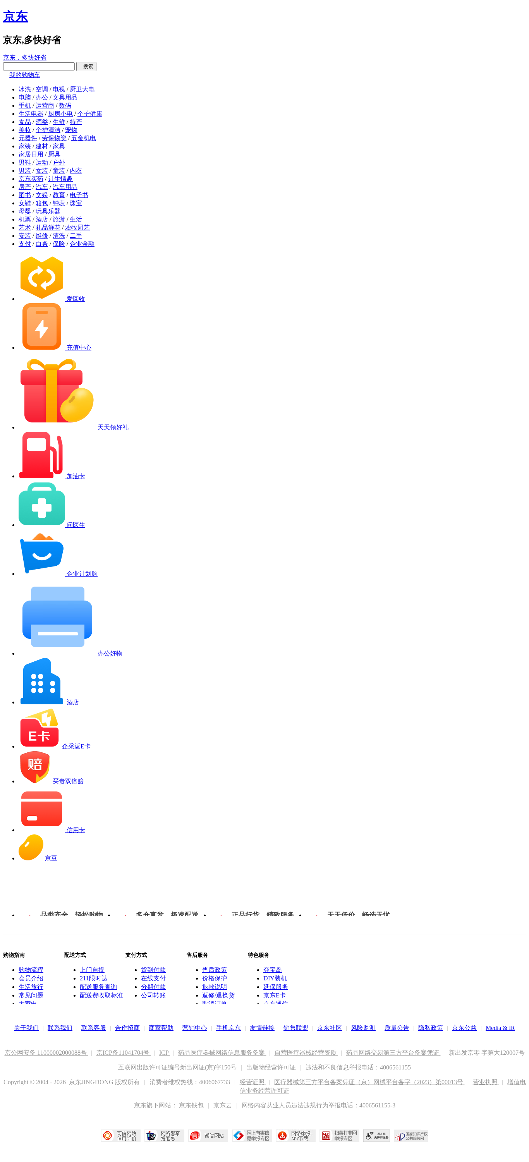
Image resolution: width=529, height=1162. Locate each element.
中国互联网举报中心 (252, 1135)
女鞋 (25, 203)
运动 (42, 162)
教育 (59, 195)
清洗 (59, 235)
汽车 (42, 187)
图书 (25, 195)
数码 (65, 105)
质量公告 (397, 1028)
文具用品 (65, 97)
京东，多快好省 (24, 57)
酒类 (42, 121)
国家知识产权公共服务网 (411, 1135)
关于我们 (26, 1028)
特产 (76, 121)
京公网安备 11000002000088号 (46, 1052)
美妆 (25, 130)
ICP (164, 1052)
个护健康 (89, 113)
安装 (25, 235)
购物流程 (31, 969)
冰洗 (25, 89)
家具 (59, 146)
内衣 (76, 170)
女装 (42, 170)
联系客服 (93, 1028)
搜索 (86, 66)
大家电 (28, 1004)
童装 (59, 170)
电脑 (25, 97)
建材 (42, 146)
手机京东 (228, 1028)
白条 (42, 243)
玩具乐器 (48, 211)
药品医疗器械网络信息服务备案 (222, 1052)
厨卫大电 (82, 89)
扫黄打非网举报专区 (339, 1135)
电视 (59, 89)
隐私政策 (430, 1028)
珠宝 (76, 203)
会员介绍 (31, 978)
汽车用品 (65, 187)
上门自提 (92, 969)
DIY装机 (275, 978)
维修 (42, 235)
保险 (59, 243)
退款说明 (214, 986)
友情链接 (262, 1028)
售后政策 (214, 969)
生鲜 (59, 121)
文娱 (42, 195)
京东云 (223, 1105)
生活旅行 (31, 986)
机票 (25, 219)
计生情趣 (60, 178)
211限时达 (94, 978)
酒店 (42, 219)
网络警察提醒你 (164, 1135)
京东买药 (31, 178)
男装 (25, 170)
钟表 (59, 203)
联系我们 (60, 1028)
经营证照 (253, 1082)
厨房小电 (60, 113)
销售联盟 (295, 1028)
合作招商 (127, 1028)
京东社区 (329, 1028)
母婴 (25, 211)
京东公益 (464, 1028)
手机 (25, 105)
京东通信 (275, 1004)
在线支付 (153, 978)
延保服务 (275, 986)
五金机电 (83, 138)
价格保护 (214, 978)
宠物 (71, 130)
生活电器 (31, 113)
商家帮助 (161, 1028)
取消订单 (214, 1004)
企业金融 (82, 243)
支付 (25, 243)
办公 (42, 97)
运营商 (45, 105)
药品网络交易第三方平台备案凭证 (393, 1052)
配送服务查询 (98, 986)
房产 (25, 187)
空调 (42, 89)
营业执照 (486, 1082)
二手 (76, 235)
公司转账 (153, 995)
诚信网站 (208, 1135)
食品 (25, 121)
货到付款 (153, 969)
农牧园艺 (77, 227)
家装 (25, 146)
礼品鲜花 (48, 227)
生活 (76, 219)
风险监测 (363, 1028)
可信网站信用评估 (121, 1135)
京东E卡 (274, 995)
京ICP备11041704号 (123, 1052)
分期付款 (153, 986)
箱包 (42, 203)
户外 (59, 162)
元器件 (28, 138)
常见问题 (31, 995)
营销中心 (194, 1028)
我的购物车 (24, 75)
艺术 (25, 227)
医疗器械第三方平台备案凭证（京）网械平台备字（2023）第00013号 (369, 1082)
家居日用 (31, 154)
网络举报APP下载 (296, 1135)
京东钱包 (192, 1105)
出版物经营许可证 (271, 1067)
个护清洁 (48, 130)
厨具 (54, 154)
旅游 (59, 219)
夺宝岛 (272, 969)
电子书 (79, 195)
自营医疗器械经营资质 (306, 1052)
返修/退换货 (218, 995)
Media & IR (500, 1028)
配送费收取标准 (101, 995)
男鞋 (25, 162)
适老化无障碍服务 (376, 1135)
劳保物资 (54, 138)
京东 (15, 16)
